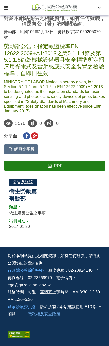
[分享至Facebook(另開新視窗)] (26, 135)
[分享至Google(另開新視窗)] (34, 135)
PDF (58, 166)
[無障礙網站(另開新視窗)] (19, 334)
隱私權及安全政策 (44, 314)
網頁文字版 (24, 149)
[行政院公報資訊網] (55, 7)
